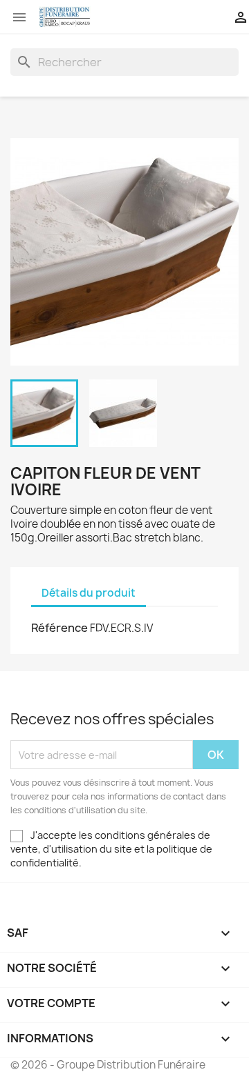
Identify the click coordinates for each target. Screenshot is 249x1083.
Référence (59, 628)
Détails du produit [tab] (89, 593)
